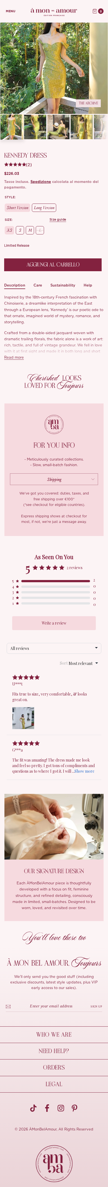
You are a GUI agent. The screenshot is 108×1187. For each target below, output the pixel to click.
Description (14, 285)
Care (38, 285)
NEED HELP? (54, 1051)
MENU (10, 11)
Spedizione (40, 182)
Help (88, 285)
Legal (54, 1084)
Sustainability (62, 285)
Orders (54, 1067)
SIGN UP (96, 1006)
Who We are (53, 1034)
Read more (14, 357)
